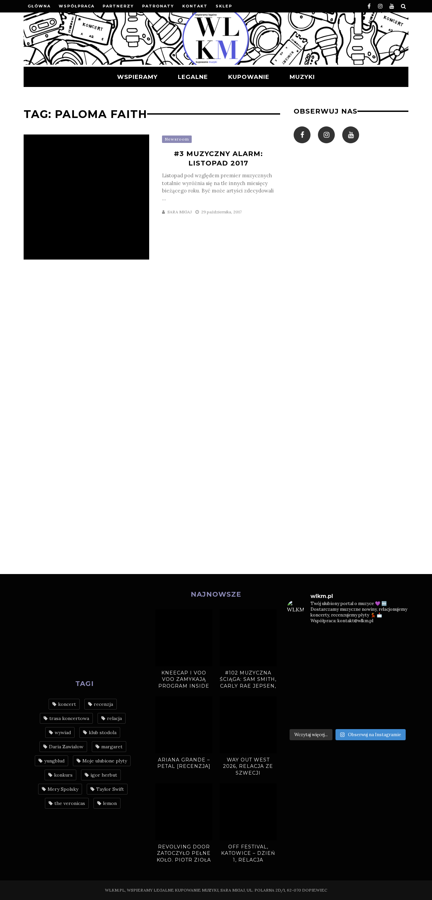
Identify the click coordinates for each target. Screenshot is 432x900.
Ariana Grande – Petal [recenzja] (184, 763)
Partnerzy (118, 6)
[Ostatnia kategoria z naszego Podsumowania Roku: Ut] (332, 715)
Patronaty (158, 6)
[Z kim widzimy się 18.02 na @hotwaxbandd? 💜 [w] (332, 696)
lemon (110, 803)
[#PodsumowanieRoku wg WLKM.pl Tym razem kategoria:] (395, 715)
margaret (112, 747)
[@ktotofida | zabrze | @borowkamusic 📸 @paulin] (395, 658)
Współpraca (76, 6)
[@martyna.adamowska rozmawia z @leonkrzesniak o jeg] (332, 640)
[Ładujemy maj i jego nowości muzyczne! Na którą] (332, 658)
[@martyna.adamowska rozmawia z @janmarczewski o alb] (301, 696)
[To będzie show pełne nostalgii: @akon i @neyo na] (301, 677)
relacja (114, 718)
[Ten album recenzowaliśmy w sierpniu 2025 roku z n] (301, 658)
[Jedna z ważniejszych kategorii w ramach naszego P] (363, 715)
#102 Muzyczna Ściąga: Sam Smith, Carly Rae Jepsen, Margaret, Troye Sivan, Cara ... (248, 686)
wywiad (63, 732)
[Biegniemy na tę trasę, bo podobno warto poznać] (395, 677)
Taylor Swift (110, 789)
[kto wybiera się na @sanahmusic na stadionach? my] (395, 640)
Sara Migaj (179, 211)
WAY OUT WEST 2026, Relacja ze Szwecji (248, 766)
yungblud (54, 761)
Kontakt (195, 6)
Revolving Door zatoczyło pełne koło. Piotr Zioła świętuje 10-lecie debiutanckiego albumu (184, 863)
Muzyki (302, 76)
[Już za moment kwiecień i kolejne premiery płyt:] (332, 677)
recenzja (103, 704)
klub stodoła (102, 732)
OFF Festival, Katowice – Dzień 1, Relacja (248, 853)
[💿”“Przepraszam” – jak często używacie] (363, 677)
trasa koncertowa (69, 718)
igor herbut (103, 775)
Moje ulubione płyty (104, 761)
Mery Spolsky (63, 789)
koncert (67, 704)
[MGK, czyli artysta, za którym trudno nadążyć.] (363, 640)
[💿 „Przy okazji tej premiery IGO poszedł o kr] (395, 696)
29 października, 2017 (221, 211)
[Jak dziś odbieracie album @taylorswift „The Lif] (301, 640)
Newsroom (177, 139)
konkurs (63, 775)
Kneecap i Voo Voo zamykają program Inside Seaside (183, 683)
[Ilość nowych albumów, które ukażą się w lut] (363, 696)
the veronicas (69, 803)
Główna (39, 6)
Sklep (224, 6)
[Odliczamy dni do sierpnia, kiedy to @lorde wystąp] (363, 658)
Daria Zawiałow (66, 747)
